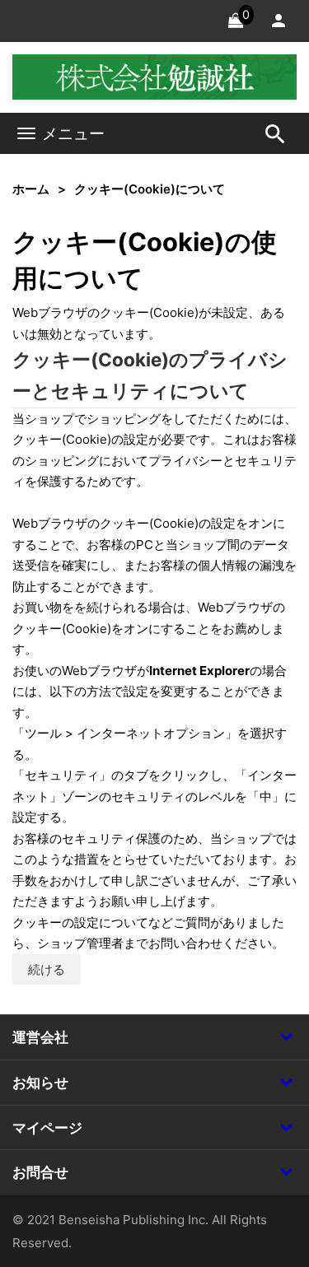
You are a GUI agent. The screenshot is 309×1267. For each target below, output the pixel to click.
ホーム (30, 189)
